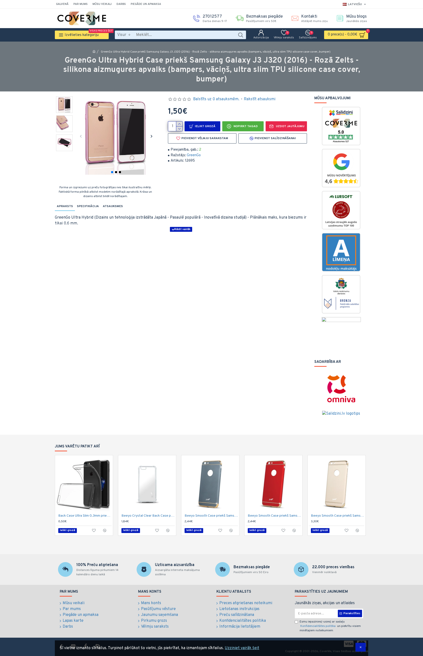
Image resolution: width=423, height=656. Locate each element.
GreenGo (194, 155)
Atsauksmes (113, 206)
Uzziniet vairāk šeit (242, 648)
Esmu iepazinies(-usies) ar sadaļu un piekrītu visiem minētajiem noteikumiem (330, 626)
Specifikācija (88, 206)
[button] (80, 136)
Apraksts (65, 206)
